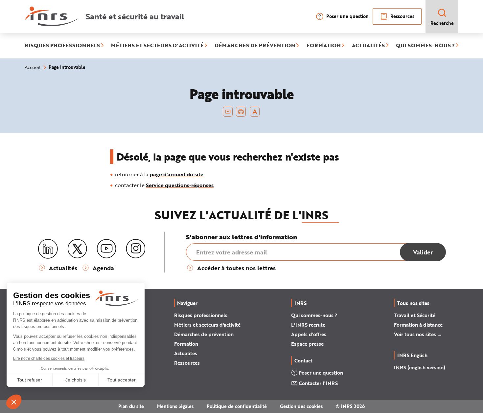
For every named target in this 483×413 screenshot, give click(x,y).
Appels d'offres (308, 334)
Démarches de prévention (204, 334)
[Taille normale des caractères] (254, 111)
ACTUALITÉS (368, 46)
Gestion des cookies (301, 406)
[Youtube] (106, 249)
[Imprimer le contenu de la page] (241, 111)
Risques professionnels (200, 315)
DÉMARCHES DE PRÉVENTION (255, 46)
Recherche (442, 23)
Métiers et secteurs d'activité (207, 324)
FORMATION (324, 46)
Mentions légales (175, 406)
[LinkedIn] (48, 249)
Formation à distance (418, 324)
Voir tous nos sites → (418, 334)
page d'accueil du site (176, 174)
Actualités (185, 353)
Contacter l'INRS (318, 383)
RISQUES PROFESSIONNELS (62, 46)
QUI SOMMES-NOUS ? (425, 46)
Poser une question (347, 16)
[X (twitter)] (77, 249)
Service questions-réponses (180, 185)
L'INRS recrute (308, 324)
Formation (186, 343)
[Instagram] (136, 249)
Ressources (402, 16)
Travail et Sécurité (414, 315)
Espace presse (307, 343)
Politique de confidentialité (237, 406)
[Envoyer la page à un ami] (228, 112)
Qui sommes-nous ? (314, 315)
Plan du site (131, 406)
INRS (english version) (419, 367)
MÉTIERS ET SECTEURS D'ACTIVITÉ (157, 46)
